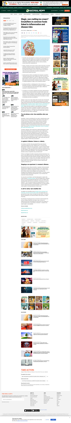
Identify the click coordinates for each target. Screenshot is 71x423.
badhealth (25, 35)
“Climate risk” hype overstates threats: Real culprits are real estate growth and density (40, 334)
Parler (58, 398)
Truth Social (58, 399)
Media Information (33, 400)
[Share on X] (29, 33)
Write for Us (32, 399)
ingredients (39, 36)
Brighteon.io (59, 394)
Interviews (15, 7)
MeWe (58, 403)
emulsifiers (27, 36)
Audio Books (20, 7)
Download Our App (56, 7)
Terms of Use (32, 405)
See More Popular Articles (10, 69)
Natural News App (46, 399)
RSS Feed (45, 403)
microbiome (43, 36)
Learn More (47, 419)
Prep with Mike (11, 7)
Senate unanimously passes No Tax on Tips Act (41, 279)
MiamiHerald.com (24, 210)
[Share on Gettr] (38, 33)
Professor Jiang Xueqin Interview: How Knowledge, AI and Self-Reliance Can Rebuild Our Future (6, 115)
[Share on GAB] (36, 33)
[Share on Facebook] (27, 33)
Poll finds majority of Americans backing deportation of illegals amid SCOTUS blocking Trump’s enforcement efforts (41, 253)
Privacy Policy (32, 404)
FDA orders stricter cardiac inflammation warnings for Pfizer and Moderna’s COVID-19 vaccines (40, 343)
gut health (35, 36)
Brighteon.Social (59, 395)
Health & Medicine (27, 14)
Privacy (25, 413)
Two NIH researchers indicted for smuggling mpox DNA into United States (9, 54)
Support (31, 398)
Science (52, 14)
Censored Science (30, 35)
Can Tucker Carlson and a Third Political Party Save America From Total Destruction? (6, 107)
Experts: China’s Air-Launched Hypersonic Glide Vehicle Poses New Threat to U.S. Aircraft (9, 59)
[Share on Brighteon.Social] (22, 33)
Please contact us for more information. (27, 385)
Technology (58, 14)
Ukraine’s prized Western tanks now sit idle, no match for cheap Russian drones (10, 63)
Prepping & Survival (45, 14)
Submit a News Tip (33, 403)
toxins (25, 37)
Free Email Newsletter (33, 396)
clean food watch (37, 35)
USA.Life (58, 405)
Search (69, 7)
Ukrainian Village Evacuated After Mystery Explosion (9, 47)
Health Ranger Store (47, 396)
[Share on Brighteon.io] (24, 33)
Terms (27, 413)
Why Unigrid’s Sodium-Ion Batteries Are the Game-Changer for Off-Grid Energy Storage (10, 42)
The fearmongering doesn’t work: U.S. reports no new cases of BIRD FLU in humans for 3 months (41, 325)
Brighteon (5, 7)
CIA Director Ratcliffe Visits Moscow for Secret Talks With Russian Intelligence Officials (9, 24)
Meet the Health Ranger (34, 395)
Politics (15, 14)
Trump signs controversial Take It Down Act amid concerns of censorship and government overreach (41, 289)
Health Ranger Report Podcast (48, 398)
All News (45, 395)
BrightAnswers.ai (49, 7)
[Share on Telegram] (31, 33)
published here (49, 415)
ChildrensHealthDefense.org (26, 208)
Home (2, 7)
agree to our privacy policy (22, 420)
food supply (31, 36)
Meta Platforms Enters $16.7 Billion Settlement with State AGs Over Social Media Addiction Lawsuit (10, 38)
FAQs (64, 7)
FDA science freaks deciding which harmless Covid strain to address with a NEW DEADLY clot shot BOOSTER (41, 244)
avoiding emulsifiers (32, 178)
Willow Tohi (29, 30)
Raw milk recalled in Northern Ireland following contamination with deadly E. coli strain (41, 361)
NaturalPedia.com (24, 212)
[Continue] (23, 399)
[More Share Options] (41, 33)
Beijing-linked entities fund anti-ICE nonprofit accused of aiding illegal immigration (41, 261)
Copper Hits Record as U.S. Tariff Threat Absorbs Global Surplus (9, 50)
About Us (61, 7)
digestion (22, 36)
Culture (20, 14)
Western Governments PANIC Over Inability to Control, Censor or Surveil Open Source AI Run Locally (15, 99)
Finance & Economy (35, 14)
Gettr (57, 400)
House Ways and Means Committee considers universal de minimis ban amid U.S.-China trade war (41, 271)
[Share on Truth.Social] (34, 33)
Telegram (58, 396)
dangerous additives (43, 35)
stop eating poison (42, 222)
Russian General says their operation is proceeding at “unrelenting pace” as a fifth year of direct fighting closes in (10, 28)
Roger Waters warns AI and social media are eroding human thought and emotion (10, 33)
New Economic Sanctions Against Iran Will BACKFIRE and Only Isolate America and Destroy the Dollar (15, 115)
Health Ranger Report (6, 87)
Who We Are (32, 394)
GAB (57, 404)
